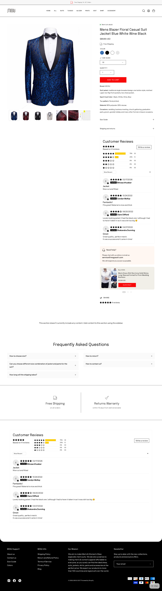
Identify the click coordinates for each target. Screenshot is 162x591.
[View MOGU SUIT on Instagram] (9, 580)
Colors (10, 565)
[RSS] (20, 580)
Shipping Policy (44, 554)
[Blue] (102, 53)
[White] (112, 53)
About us (11, 554)
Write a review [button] (144, 147)
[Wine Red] (118, 53)
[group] (81, 2)
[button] (62, 11)
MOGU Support (13, 549)
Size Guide (104, 119)
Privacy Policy (43, 565)
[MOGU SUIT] (11, 11)
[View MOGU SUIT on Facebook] (14, 580)
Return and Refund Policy (48, 558)
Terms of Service (44, 561)
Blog (39, 569)
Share (106, 298)
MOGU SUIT (77, 580)
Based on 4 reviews (111, 149)
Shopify (91, 580)
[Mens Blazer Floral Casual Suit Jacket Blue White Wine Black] (14, 115)
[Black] (107, 53)
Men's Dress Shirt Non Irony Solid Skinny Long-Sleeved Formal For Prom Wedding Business (133, 275)
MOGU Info (42, 549)
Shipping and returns (107, 129)
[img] (116, 179)
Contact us (11, 558)
